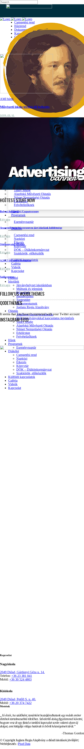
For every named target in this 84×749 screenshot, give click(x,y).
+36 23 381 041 (21, 675)
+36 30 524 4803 (20, 679)
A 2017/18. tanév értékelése (15, 260)
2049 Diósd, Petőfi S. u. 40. (18, 699)
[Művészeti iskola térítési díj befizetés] (26, 92)
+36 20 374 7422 (20, 703)
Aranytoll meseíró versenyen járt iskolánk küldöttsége (31, 227)
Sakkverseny (7, 276)
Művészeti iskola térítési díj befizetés (25, 107)
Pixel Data (24, 744)
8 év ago (5, 220)
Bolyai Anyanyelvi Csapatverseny (19, 211)
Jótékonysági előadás (12, 244)
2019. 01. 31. (7, 115)
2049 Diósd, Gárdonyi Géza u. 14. (22, 672)
